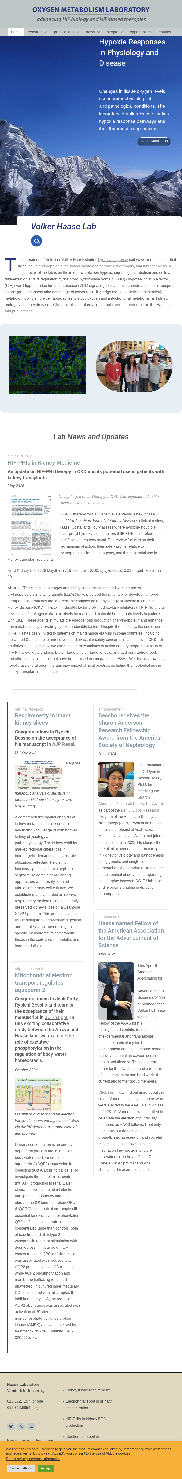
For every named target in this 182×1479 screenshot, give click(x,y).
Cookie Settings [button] (21, 1468)
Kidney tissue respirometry (87, 1390)
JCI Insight (56, 1017)
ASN (124, 823)
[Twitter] (21, 1426)
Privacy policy (19, 1441)
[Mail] (31, 1426)
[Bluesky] (11, 1426)
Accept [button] (46, 1468)
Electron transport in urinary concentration (88, 1404)
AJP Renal (63, 744)
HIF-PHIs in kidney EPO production (85, 1422)
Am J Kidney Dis (22, 571)
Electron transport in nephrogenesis (82, 1440)
